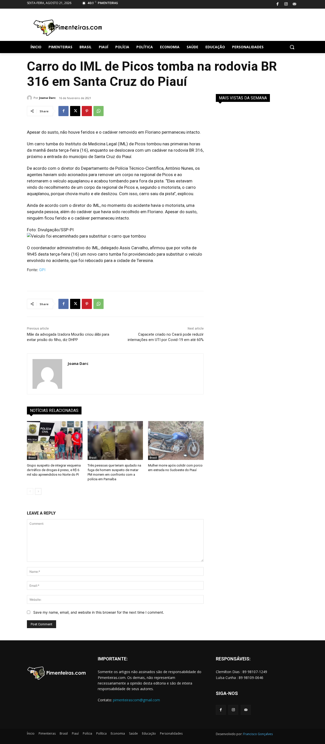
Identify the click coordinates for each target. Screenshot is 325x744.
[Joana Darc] (30, 97)
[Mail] (294, 4)
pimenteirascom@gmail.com (136, 700)
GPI (42, 269)
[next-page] (38, 491)
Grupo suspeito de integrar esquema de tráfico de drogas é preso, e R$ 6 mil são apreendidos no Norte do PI (54, 469)
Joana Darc (47, 98)
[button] (292, 47)
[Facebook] (277, 4)
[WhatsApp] (98, 111)
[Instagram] (286, 4)
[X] (75, 111)
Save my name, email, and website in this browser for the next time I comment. (98, 612)
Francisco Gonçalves (258, 734)
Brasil (32, 457)
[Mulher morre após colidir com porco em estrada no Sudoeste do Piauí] (176, 440)
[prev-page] (30, 491)
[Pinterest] (87, 111)
